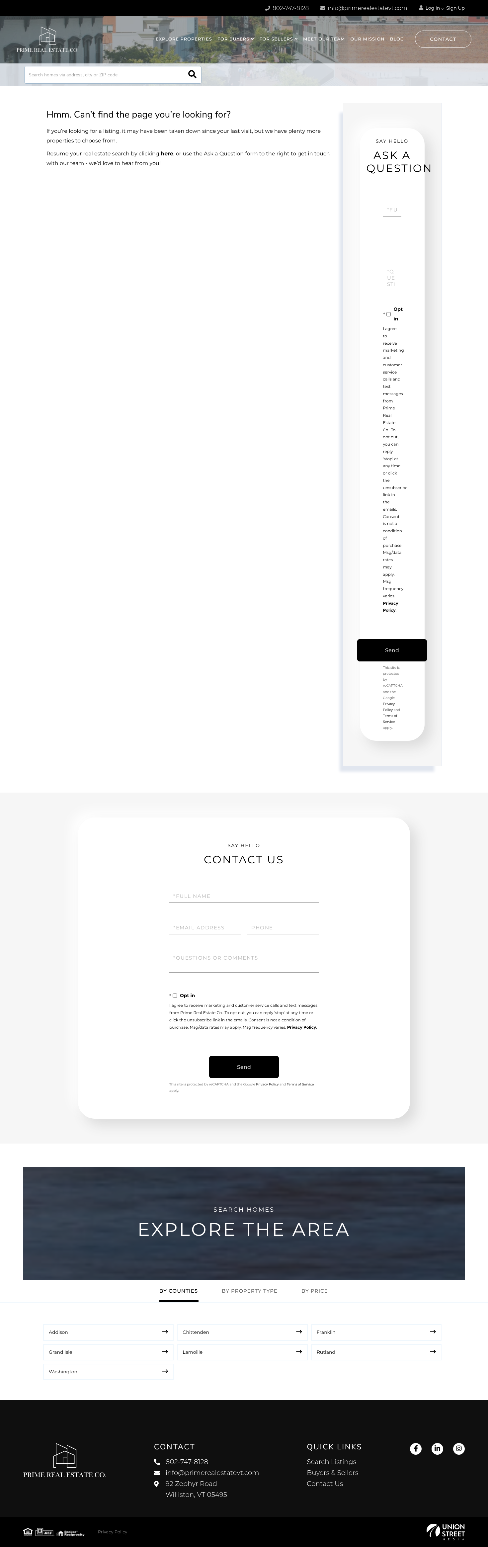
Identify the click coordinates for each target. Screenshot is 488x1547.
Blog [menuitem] (397, 39)
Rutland (326, 1352)
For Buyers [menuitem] (233, 39)
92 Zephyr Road (196, 1489)
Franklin (326, 1332)
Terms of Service (300, 1084)
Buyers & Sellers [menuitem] (332, 1473)
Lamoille (193, 1352)
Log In (432, 8)
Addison (58, 1332)
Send (392, 650)
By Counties (178, 1291)
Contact (443, 39)
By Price (314, 1291)
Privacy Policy (301, 1027)
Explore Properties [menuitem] (184, 39)
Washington (63, 1372)
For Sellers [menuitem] (276, 39)
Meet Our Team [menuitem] (324, 39)
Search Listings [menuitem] (331, 1462)
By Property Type (250, 1291)
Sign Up (455, 8)
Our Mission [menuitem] (367, 39)
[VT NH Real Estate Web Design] (446, 1532)
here (167, 154)
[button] (192, 75)
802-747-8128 (290, 8)
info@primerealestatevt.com (367, 8)
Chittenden (196, 1332)
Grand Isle (60, 1352)
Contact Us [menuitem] (325, 1484)
